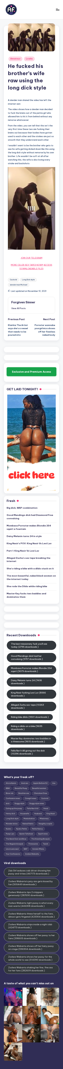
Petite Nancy (37, 829)
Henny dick (10, 814)
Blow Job (9, 793)
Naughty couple (45, 824)
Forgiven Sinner (23, 302)
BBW (8, 788)
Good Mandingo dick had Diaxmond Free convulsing (30, 517)
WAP (25, 849)
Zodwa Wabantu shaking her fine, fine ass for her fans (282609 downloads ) (30, 969)
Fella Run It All (32, 808)
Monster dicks (11, 824)
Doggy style (19, 804)
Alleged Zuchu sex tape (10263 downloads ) (27, 706)
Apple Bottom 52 (40, 783)
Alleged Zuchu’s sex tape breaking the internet (28, 560)
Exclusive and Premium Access (31, 371)
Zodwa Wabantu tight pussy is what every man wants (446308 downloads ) (30, 904)
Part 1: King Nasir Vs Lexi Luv (23, 550)
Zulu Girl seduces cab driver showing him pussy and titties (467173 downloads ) (29, 872)
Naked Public (28, 824)
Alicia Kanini (11, 783)
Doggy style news (36, 804)
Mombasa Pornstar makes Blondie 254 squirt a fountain (29, 527)
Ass (53, 783)
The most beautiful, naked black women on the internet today (31, 577)
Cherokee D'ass (40, 793)
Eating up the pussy (14, 808)
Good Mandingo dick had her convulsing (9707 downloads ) (27, 657)
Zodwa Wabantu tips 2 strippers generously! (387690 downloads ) (26, 894)
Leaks (29, 58)
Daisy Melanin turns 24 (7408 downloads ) (26, 682)
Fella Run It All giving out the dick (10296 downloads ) (28, 752)
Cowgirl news (30, 798)
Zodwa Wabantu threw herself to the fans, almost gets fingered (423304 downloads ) (31, 915)
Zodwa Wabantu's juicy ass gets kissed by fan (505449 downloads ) (30, 883)
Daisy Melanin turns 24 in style (24, 536)
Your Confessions (13, 854)
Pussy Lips (10, 834)
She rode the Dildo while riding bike (27, 586)
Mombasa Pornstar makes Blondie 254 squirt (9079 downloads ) (31, 670)
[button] (18, 308)
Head (45, 808)
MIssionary (44, 819)
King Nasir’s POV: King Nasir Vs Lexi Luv (29, 543)
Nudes (8, 829)
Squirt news (43, 834)
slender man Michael (18, 285)
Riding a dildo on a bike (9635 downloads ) (26, 728)
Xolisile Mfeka (38, 849)
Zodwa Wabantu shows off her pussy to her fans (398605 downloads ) (31, 937)
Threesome (33, 844)
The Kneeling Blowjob (40, 839)
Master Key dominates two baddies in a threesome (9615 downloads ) (31, 740)
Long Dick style (28, 280)
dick (8, 804)
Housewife (24, 814)
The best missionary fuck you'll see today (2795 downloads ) (29, 645)
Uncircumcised (12, 849)
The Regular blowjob (14, 844)
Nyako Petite (21, 829)
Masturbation (29, 819)
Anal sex (24, 783)
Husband (38, 814)
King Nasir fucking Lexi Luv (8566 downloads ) (28, 694)
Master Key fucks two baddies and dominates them (26, 595)
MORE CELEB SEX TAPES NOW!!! (27, 265)
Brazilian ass (23, 793)
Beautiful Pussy (21, 788)
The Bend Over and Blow (16, 839)
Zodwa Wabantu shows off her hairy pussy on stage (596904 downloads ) (31, 947)
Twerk (45, 844)
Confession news (13, 798)
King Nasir (51, 814)
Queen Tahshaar (26, 834)
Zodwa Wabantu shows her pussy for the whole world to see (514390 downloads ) (30, 958)
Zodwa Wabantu (32, 854)
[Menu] (57, 9)
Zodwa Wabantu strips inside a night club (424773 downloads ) (30, 926)
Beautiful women (39, 788)
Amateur (15, 58)
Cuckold (13, 280)
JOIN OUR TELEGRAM (31, 258)
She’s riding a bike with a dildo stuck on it (30, 568)
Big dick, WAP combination (22, 507)
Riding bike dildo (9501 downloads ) (30, 717)
